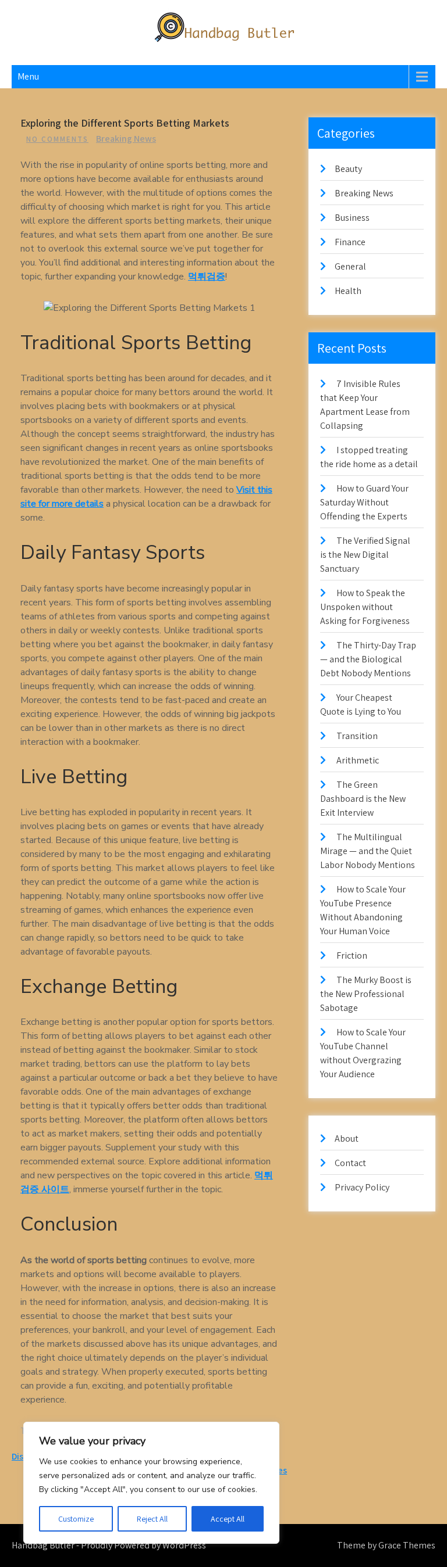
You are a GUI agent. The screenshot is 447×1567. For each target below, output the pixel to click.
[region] (151, 1483)
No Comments (57, 139)
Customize (76, 1519)
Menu (28, 76)
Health (348, 291)
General (350, 266)
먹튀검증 (206, 276)
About (347, 1138)
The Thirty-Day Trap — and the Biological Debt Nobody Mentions (368, 659)
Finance (350, 242)
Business (352, 217)
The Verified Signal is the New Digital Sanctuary (365, 555)
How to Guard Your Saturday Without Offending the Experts (364, 502)
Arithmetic (357, 760)
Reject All (152, 1519)
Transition (357, 736)
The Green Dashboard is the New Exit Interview (363, 799)
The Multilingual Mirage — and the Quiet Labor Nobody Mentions (367, 851)
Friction (351, 955)
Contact (350, 1163)
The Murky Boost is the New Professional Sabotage (365, 994)
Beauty (348, 169)
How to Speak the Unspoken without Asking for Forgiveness (365, 607)
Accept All (227, 1519)
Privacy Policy (362, 1187)
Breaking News (126, 138)
